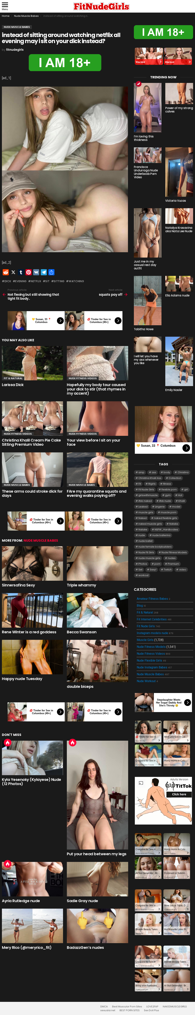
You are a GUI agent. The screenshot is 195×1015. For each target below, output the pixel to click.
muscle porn (168, 512)
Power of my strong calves (179, 109)
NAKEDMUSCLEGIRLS (175, 1006)
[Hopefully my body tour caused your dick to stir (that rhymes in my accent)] (97, 363)
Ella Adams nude (177, 295)
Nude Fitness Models (174, 552)
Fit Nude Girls (146, 489)
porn (157, 564)
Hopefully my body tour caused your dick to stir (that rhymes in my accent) (96, 389)
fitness (167, 484)
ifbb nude (165, 501)
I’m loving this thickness (144, 138)
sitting (59, 281)
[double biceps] (97, 661)
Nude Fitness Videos (83, 378)
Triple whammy (81, 585)
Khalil (181, 501)
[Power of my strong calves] (179, 93)
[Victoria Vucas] (179, 172)
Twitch (168, 569)
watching (76, 281)
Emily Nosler (173, 390)
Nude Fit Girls (146, 552)
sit (47, 281)
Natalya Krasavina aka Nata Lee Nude (178, 229)
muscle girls (145, 512)
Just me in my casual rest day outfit (145, 264)
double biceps (80, 686)
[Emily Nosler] (179, 361)
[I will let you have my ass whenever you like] (148, 344)
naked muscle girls (150, 524)
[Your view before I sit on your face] (97, 418)
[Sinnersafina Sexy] (32, 563)
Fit (139, 484)
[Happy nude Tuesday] (32, 657)
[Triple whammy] (97, 563)
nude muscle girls (149, 558)
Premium (173, 564)
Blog (141, 606)
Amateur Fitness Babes (153, 599)
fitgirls (152, 484)
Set (140, 569)
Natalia (173, 524)
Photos (142, 564)
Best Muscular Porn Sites (127, 1006)
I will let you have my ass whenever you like (146, 359)
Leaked (143, 506)
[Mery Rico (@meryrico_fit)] (32, 926)
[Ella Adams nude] (179, 283)
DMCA (104, 1006)
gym (168, 495)
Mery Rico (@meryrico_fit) (27, 947)
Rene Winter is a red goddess (29, 632)
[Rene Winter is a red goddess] (32, 610)
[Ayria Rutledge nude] (32, 879)
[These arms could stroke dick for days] (32, 469)
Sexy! (153, 569)
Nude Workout (147, 681)
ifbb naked (145, 501)
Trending (138, 84)
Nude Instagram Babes (154, 667)
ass (154, 472)
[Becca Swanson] (97, 610)
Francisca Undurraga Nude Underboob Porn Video (146, 172)
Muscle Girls (145, 640)
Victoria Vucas (175, 201)
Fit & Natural (13, 378)
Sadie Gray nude (82, 900)
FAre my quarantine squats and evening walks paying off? (96, 493)
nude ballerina (161, 535)
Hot (7, 742)
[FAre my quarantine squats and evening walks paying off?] (97, 469)
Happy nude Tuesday (22, 678)
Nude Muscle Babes (17, 485)
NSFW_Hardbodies (166, 529)
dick (8, 281)
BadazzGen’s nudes (85, 947)
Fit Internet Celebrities (154, 619)
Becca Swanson (82, 632)
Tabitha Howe (143, 329)
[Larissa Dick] (32, 363)
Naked (142, 518)
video (182, 569)
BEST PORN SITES (130, 1010)
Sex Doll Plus (151, 1010)
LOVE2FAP (152, 1006)
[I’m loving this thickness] (148, 107)
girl (186, 489)
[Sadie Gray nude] (97, 879)
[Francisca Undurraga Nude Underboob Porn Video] (148, 155)
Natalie (142, 529)
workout (143, 575)
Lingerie (160, 506)
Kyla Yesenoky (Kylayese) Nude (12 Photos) (31, 782)
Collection (175, 478)
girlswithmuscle (148, 495)
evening (21, 281)
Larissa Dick (12, 384)
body (167, 472)
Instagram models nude (155, 633)
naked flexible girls (165, 518)
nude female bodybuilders (155, 546)
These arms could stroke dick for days (32, 493)
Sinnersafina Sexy (18, 585)
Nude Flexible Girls (151, 660)
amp (141, 472)
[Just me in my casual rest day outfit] (148, 233)
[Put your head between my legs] (97, 795)
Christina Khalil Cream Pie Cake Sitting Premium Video (31, 442)
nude (141, 535)
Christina (183, 472)
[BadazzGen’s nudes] (97, 926)
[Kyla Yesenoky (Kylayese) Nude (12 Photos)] (32, 758)
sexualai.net (107, 1010)
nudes (172, 558)
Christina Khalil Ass (149, 478)
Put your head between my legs (96, 854)
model (176, 506)
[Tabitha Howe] (148, 300)
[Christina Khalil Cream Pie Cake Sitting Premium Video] (32, 418)
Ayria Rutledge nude (21, 900)
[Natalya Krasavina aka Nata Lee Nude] (179, 216)
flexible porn (169, 489)
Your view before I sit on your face (93, 442)
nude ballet (145, 541)
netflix (36, 281)
